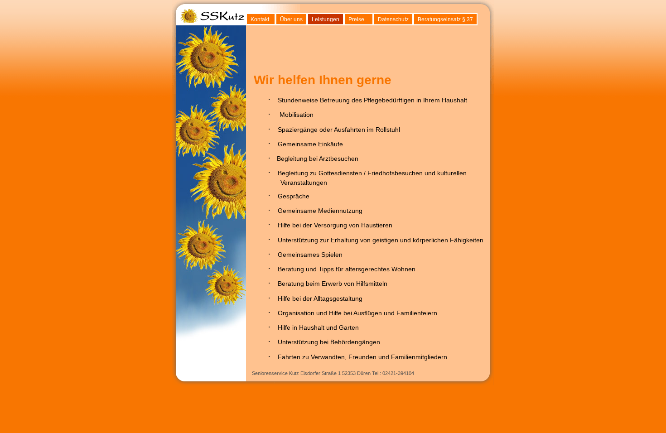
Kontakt (260, 19)
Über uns (291, 19)
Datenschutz (393, 19)
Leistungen (325, 19)
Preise (356, 19)
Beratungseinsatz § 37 (445, 19)
